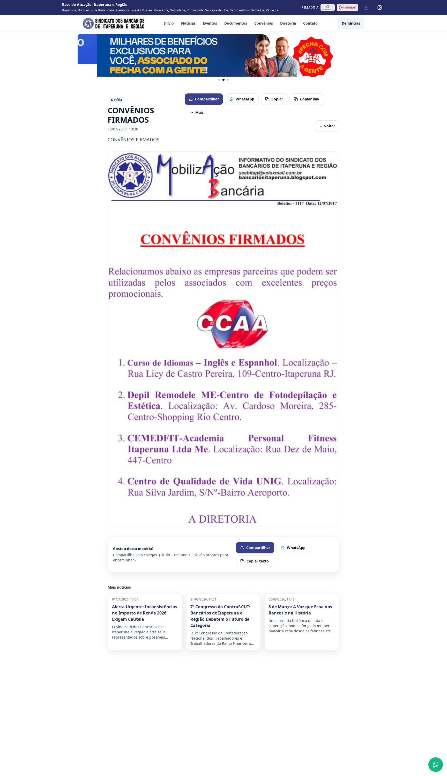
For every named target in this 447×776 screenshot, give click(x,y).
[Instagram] (380, 7)
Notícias (188, 23)
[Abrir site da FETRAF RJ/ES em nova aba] (328, 7)
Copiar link (309, 99)
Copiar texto (258, 561)
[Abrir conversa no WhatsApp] (435, 764)
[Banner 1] (219, 80)
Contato (310, 23)
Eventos (210, 23)
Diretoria (288, 23)
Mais (199, 112)
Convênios (263, 23)
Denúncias (351, 23)
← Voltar (327, 125)
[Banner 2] (223, 80)
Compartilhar (207, 99)
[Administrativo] (366, 7)
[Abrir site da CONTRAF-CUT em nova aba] (347, 7)
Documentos (235, 23)
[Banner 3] (228, 80)
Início (169, 23)
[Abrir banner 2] (223, 55)
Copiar (277, 99)
